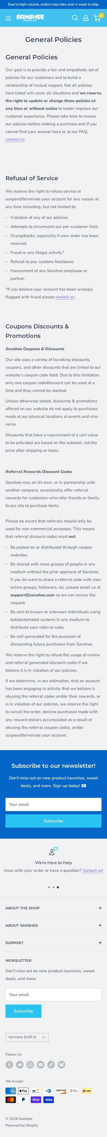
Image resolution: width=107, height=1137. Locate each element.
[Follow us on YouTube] (40, 1065)
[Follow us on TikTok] (51, 1065)
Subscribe (53, 821)
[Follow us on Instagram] (30, 1065)
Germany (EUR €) (22, 1037)
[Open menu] (8, 18)
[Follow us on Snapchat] (61, 1065)
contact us (14, 139)
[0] (97, 18)
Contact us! (93, 870)
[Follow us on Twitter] (20, 1065)
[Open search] (75, 18)
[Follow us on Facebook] (9, 1065)
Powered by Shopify (21, 1125)
